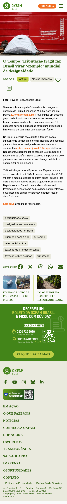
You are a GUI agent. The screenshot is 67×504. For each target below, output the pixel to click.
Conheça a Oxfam (19, 428)
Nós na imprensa (42, 78)
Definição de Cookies (49, 483)
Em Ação (11, 406)
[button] (20, 266)
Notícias (11, 420)
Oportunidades (17, 470)
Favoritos (12, 442)
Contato (11, 477)
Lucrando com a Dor (23, 114)
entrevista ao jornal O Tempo (33, 148)
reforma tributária (15, 243)
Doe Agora (13, 435)
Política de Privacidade (18, 483)
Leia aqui (8, 204)
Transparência (17, 449)
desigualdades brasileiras (20, 224)
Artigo (23, 78)
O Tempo (39, 236)
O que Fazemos (16, 413)
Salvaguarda (15, 456)
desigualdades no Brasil (19, 230)
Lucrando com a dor (17, 236)
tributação (43, 255)
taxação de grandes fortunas (22, 249)
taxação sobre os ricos (18, 255)
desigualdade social (16, 217)
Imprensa (12, 463)
